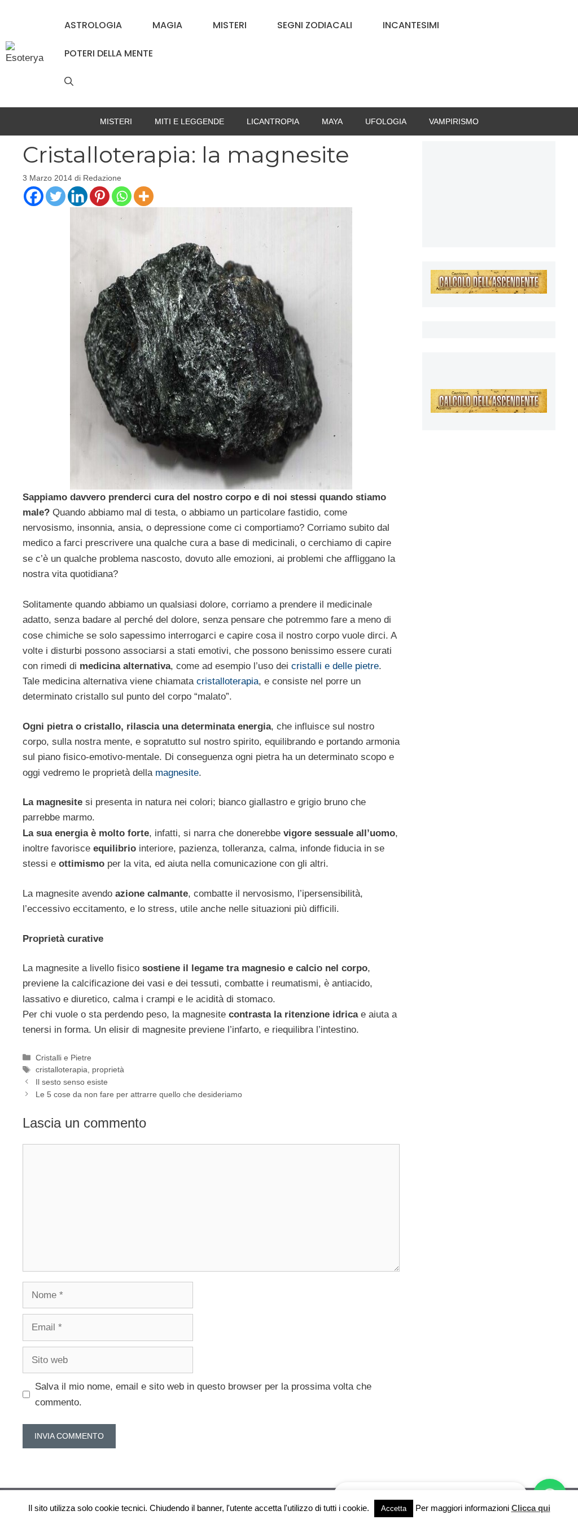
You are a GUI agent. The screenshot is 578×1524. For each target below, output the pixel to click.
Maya (332, 121)
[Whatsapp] (122, 196)
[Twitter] (55, 196)
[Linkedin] (77, 196)
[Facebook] (33, 196)
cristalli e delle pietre (335, 666)
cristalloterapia (227, 681)
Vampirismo (454, 121)
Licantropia (273, 121)
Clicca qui (530, 1508)
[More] (144, 196)
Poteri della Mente (108, 53)
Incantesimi (411, 25)
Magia (167, 25)
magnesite (177, 772)
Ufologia (385, 121)
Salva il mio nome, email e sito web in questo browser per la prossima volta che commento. (203, 1394)
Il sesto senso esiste (72, 1081)
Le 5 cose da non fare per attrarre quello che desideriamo (139, 1094)
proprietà (108, 1069)
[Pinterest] (100, 196)
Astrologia (93, 25)
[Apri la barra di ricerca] (69, 82)
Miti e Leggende (189, 121)
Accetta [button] (393, 1508)
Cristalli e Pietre (63, 1057)
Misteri (230, 25)
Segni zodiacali (314, 25)
